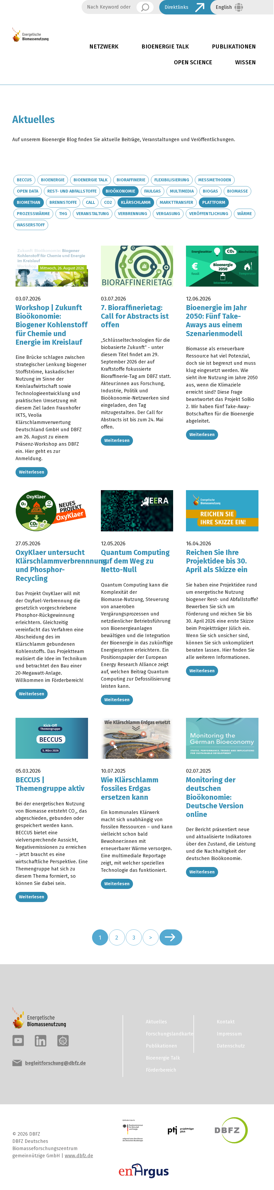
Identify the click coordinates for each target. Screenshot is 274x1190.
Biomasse (237, 191)
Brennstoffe (63, 202)
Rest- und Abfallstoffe (72, 191)
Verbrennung (132, 213)
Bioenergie (52, 179)
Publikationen (234, 46)
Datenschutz (231, 1046)
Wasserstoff (31, 224)
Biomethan (28, 202)
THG (63, 213)
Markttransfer (176, 202)
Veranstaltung (92, 213)
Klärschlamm (136, 202)
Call (90, 202)
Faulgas (152, 191)
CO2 (108, 202)
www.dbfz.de (79, 1156)
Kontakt (226, 1022)
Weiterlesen (31, 472)
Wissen (245, 62)
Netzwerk (104, 46)
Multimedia (182, 191)
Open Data (27, 191)
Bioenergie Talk (165, 46)
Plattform (213, 202)
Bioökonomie (120, 191)
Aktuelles (156, 1022)
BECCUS (24, 179)
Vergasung (168, 213)
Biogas (210, 191)
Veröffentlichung (208, 213)
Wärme (244, 213)
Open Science (193, 62)
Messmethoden (214, 179)
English (224, 7)
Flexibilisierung (171, 179)
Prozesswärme (33, 213)
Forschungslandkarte (166, 1034)
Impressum (229, 1034)
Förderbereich (161, 1070)
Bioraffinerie (131, 179)
